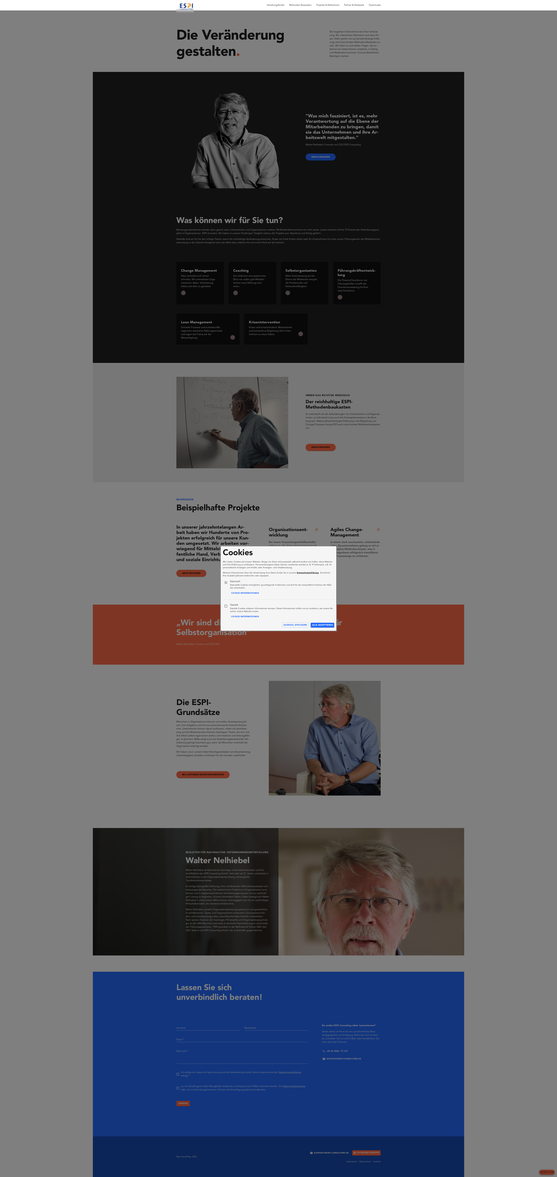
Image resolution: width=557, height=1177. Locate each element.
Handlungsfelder (275, 5)
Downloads (375, 5)
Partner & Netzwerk (354, 5)
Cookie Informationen (245, 593)
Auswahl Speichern (295, 625)
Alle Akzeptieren (322, 625)
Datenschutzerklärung (308, 573)
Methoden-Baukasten (300, 5)
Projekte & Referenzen (327, 5)
